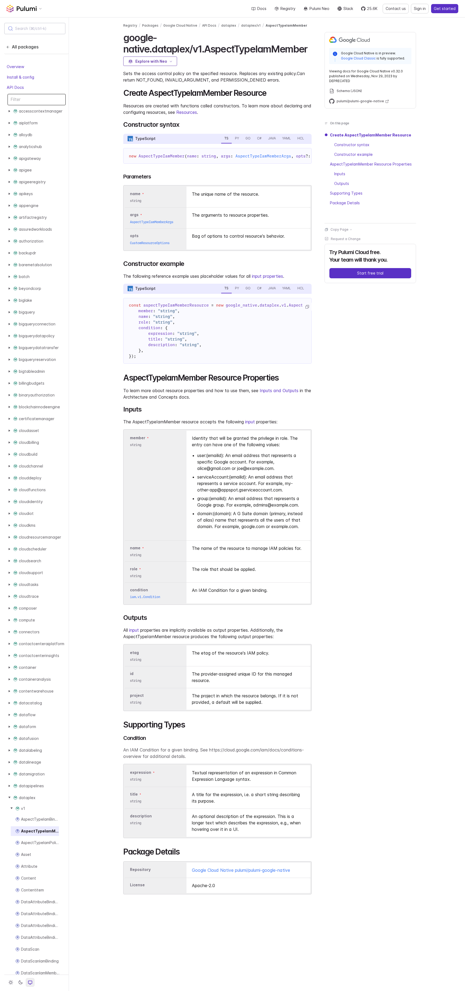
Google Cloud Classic (358, 58)
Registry (287, 8)
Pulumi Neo (319, 8)
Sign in (420, 8)
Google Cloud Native (180, 25)
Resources (186, 112)
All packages (25, 47)
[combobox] (34, 28)
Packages (150, 25)
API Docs (15, 87)
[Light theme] (10, 982)
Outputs (341, 183)
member (137, 437)
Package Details (345, 203)
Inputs (339, 173)
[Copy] (307, 306)
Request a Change (346, 239)
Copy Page (339, 229)
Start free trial (370, 273)
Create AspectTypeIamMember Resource (370, 135)
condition (139, 590)
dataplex (228, 25)
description (141, 816)
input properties (267, 276)
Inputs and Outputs (279, 390)
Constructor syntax (351, 144)
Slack (348, 8)
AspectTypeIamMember (286, 25)
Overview (15, 66)
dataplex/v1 (251, 25)
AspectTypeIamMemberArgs (263, 156)
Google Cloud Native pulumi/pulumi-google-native (241, 870)
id (131, 673)
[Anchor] (312, 48)
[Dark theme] (20, 982)
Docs (261, 8)
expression (140, 772)
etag (134, 652)
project (137, 695)
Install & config (20, 76)
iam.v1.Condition (145, 597)
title (134, 794)
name (135, 548)
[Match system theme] (30, 982)
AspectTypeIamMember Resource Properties (371, 164)
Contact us (396, 8)
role (134, 569)
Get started (445, 8)
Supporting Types (346, 193)
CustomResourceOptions (150, 243)
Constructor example (353, 154)
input (250, 421)
